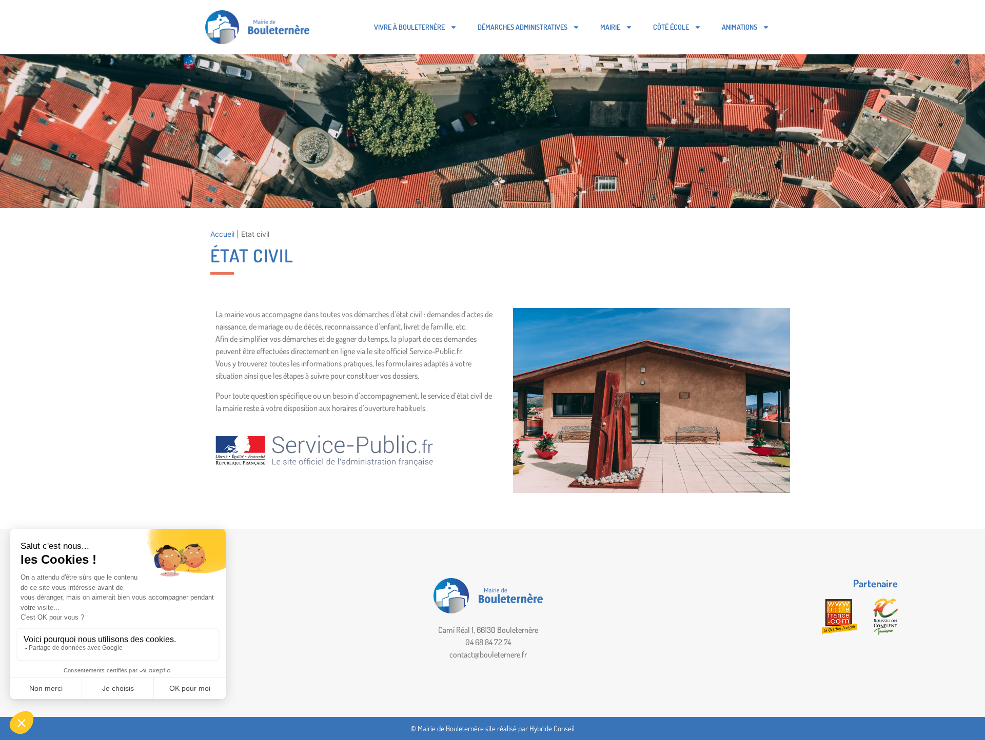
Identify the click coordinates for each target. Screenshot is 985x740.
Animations (739, 27)
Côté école (671, 27)
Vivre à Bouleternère (409, 27)
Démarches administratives (522, 27)
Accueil (222, 234)
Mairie (610, 27)
